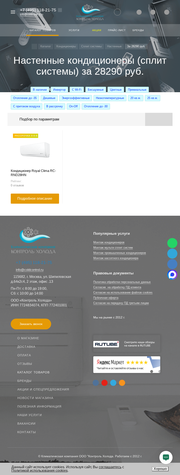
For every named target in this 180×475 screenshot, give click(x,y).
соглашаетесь (110, 467)
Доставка (26, 346)
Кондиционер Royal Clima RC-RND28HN (33, 173)
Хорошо (160, 469)
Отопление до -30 (96, 106)
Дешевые (49, 98)
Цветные (116, 89)
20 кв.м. (135, 98)
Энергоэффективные (76, 98)
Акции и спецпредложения (43, 389)
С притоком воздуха (26, 106)
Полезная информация (39, 406)
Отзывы (24, 364)
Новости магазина (35, 398)
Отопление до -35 (25, 98)
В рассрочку (54, 106)
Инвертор (59, 89)
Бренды (24, 381)
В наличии (40, 89)
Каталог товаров (33, 372)
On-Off (73, 106)
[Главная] (34, 46)
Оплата (24, 355)
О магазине (28, 338)
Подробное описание (34, 198)
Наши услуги (29, 415)
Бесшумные (96, 89)
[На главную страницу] (90, 12)
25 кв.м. (152, 98)
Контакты (26, 432)
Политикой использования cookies (39, 470)
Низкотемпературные (110, 98)
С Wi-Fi (76, 89)
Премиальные (137, 89)
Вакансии (26, 423)
